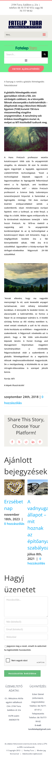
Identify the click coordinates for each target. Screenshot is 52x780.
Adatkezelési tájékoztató (32, 754)
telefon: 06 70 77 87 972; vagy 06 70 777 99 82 (26, 9)
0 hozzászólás (14, 523)
